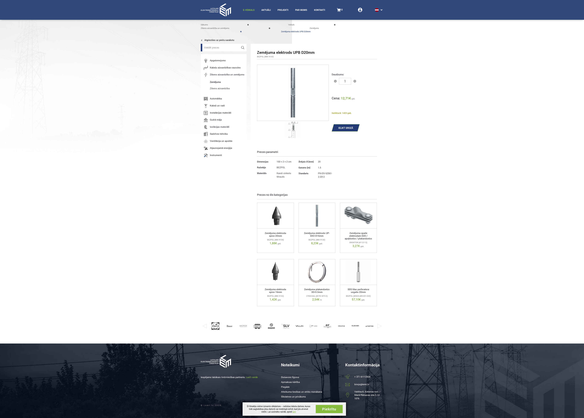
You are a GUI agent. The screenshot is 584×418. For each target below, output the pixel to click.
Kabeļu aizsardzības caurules (225, 67)
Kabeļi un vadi (217, 105)
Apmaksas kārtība (290, 381)
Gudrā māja (216, 119)
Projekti (283, 9)
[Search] (243, 47)
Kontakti (319, 9)
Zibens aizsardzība (220, 88)
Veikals (291, 24)
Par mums (301, 9)
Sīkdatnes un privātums (293, 396)
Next (379, 326)
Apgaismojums (218, 60)
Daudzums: (338, 74)
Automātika (216, 98)
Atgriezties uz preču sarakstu (219, 39)
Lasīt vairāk (252, 377)
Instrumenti (216, 155)
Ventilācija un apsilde (221, 140)
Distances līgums (290, 377)
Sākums (204, 24)
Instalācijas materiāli (220, 112)
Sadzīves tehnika (219, 133)
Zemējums (314, 28)
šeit (294, 411)
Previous (204, 326)
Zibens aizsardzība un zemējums (215, 28)
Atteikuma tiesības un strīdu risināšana (301, 391)
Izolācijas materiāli (219, 126)
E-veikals (249, 9)
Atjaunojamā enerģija (221, 147)
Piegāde (285, 386)
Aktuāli (266, 9)
